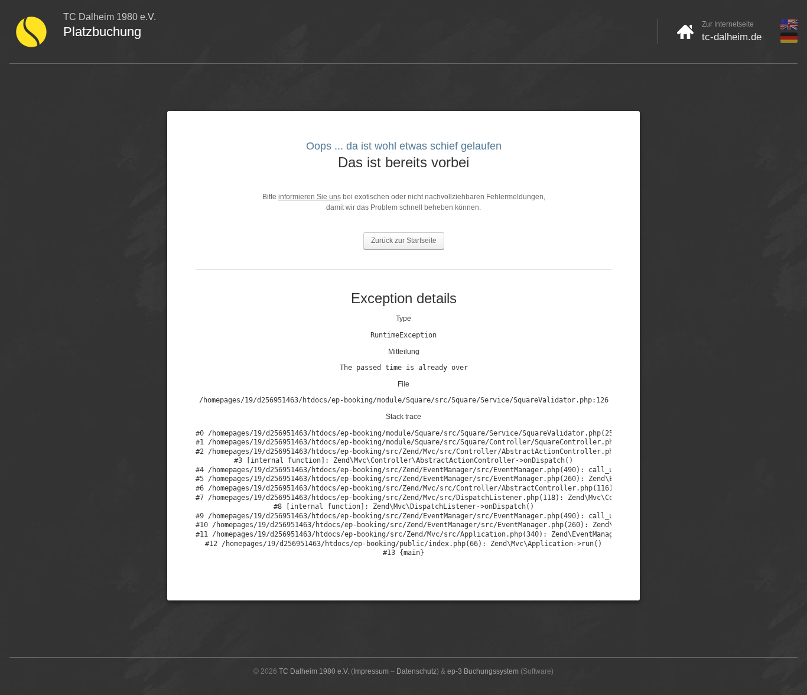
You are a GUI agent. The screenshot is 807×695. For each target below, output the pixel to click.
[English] (789, 27)
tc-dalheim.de (732, 37)
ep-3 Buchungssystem (483, 671)
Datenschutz (416, 671)
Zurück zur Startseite (404, 240)
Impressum (371, 671)
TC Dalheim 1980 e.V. (314, 671)
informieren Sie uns (309, 197)
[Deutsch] (789, 41)
